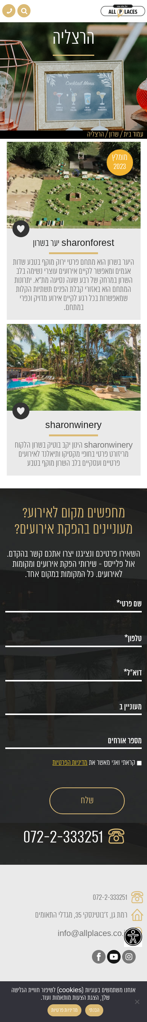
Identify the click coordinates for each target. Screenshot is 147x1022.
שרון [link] (114, 134)
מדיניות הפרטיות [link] (69, 763)
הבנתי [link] (94, 1010)
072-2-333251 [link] (65, 837)
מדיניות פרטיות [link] (64, 1010)
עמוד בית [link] (133, 134)
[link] (133, 937)
